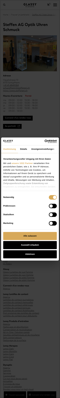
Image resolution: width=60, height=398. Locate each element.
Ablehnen (30, 254)
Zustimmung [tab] (9, 149)
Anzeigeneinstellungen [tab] (42, 149)
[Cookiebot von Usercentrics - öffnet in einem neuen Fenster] (44, 141)
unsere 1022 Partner (22, 163)
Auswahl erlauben (30, 245)
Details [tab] (23, 149)
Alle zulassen (30, 236)
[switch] (53, 206)
